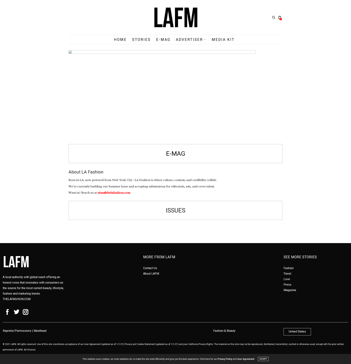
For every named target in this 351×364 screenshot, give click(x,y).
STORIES (141, 39)
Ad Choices (29, 349)
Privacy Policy (225, 359)
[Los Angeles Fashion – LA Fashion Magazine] (175, 17)
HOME (120, 39)
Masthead (40, 330)
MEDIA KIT (223, 39)
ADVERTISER (189, 39)
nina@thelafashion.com (114, 193)
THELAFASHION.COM (17, 299)
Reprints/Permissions (17, 330)
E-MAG (163, 39)
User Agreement (92, 344)
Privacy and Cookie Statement (140, 344)
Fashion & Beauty (224, 330)
